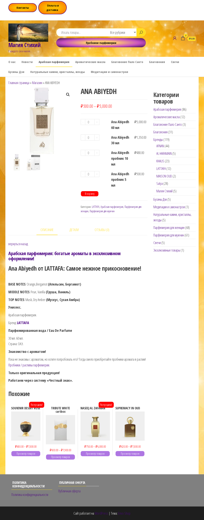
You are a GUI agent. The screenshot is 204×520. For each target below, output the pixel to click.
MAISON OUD (164, 176)
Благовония (157, 62)
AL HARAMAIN (164, 153)
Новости (27, 62)
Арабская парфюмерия (54, 62)
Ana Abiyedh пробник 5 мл (120, 179)
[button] (68, 94)
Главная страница (18, 82)
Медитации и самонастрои (109, 72)
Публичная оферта (69, 491)
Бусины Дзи (16, 72)
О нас (12, 62)
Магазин (37, 82)
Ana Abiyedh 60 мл (120, 124)
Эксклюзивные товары (166, 250)
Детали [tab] (74, 229)
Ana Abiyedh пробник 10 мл (120, 158)
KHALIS (160, 161)
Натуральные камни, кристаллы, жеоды (57, 72)
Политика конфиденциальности (29, 494)
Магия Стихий (24, 45)
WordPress (101, 513)
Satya (159, 183)
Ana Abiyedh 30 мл (120, 140)
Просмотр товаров (26, 453)
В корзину (89, 194)
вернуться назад (18, 243)
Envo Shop (124, 513)
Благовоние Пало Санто (127, 62)
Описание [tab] (47, 229)
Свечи (175, 62)
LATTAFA (95, 207)
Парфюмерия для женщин (168, 227)
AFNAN (160, 145)
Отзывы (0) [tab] (102, 229)
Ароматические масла (90, 62)
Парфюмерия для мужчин (102, 211)
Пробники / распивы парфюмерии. (29, 365)
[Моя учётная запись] (174, 38)
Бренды (158, 139)
